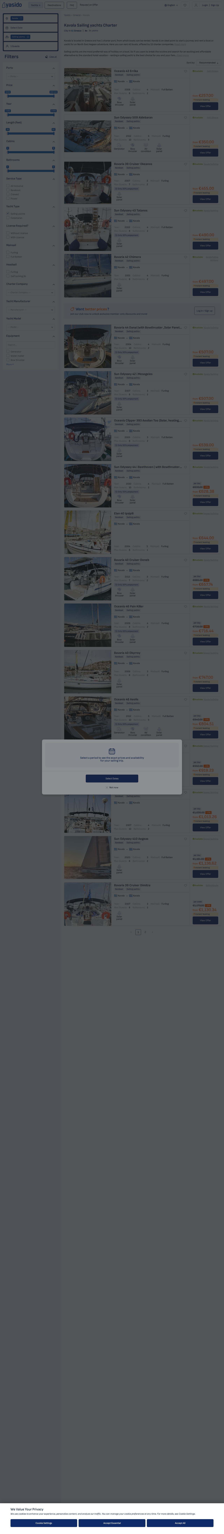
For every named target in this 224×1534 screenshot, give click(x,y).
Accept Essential (112, 1523)
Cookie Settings (44, 1523)
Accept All (180, 1523)
